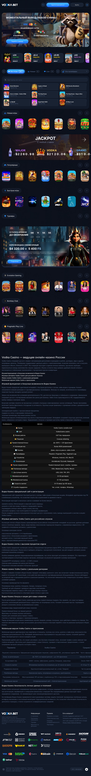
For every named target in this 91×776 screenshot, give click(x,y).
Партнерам (50, 724)
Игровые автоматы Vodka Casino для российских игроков (22, 375)
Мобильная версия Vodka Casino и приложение (18, 380)
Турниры (33, 722)
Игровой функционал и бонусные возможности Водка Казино (23, 373)
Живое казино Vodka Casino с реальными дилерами (20, 378)
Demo (6, 130)
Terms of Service (76, 722)
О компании (34, 716)
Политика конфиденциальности (53, 721)
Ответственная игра (53, 718)
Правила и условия (52, 716)
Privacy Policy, (67, 722)
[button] (4, 71)
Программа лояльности (34, 719)
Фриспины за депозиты (35, 725)
